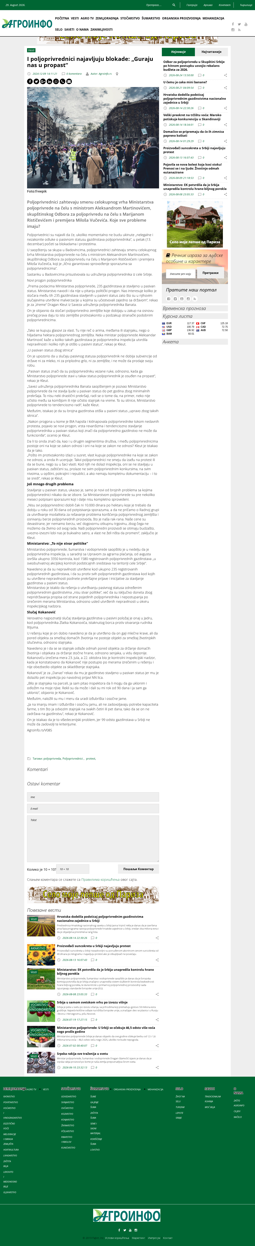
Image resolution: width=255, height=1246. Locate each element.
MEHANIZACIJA (213, 18)
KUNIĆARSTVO (68, 1147)
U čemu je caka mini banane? (185, 82)
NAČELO (238, 1117)
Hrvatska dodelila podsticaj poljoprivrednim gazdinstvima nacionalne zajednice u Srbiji (100, 919)
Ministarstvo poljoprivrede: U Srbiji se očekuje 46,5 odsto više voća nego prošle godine (106, 1030)
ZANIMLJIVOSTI (102, 29)
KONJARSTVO (67, 1119)
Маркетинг (138, 1238)
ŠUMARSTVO (151, 18)
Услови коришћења (117, 1238)
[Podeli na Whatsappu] (56, 81)
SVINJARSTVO (67, 1102)
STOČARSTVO (130, 18)
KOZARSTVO (67, 1113)
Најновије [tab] (178, 52)
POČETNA (62, 18)
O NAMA (82, 29)
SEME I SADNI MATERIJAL (95, 1128)
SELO (59, 29)
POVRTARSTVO (10, 1102)
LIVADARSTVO (10, 1155)
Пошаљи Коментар (138, 869)
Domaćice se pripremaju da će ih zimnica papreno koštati (193, 134)
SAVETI (69, 29)
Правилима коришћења (100, 879)
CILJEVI (237, 1111)
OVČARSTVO (67, 1108)
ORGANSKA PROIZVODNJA (181, 18)
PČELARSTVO (67, 1131)
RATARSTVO (9, 1096)
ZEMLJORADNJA (107, 18)
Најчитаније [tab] (211, 52)
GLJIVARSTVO (9, 1192)
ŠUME (93, 1096)
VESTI (75, 18)
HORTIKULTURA (11, 1149)
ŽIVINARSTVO (67, 1125)
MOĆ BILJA (210, 1107)
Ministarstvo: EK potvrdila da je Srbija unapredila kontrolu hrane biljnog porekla (105, 972)
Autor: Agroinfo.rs (101, 73)
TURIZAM (180, 1107)
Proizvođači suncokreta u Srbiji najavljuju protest (94, 946)
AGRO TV (87, 18)
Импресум (154, 1238)
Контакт (167, 1238)
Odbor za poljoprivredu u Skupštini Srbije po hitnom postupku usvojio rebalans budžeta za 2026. (194, 66)
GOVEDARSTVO (68, 1096)
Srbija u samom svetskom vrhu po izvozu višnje (92, 1002)
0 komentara (74, 73)
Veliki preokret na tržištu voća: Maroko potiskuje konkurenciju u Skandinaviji (192, 117)
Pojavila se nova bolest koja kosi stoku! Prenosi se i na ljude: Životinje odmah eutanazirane (192, 168)
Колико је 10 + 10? (41, 869)
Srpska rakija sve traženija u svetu (82, 1054)
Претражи (211, 273)
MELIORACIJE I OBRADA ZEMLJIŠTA (9, 1139)
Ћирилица (246, 5)
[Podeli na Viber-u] (62, 81)
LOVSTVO (95, 1149)
